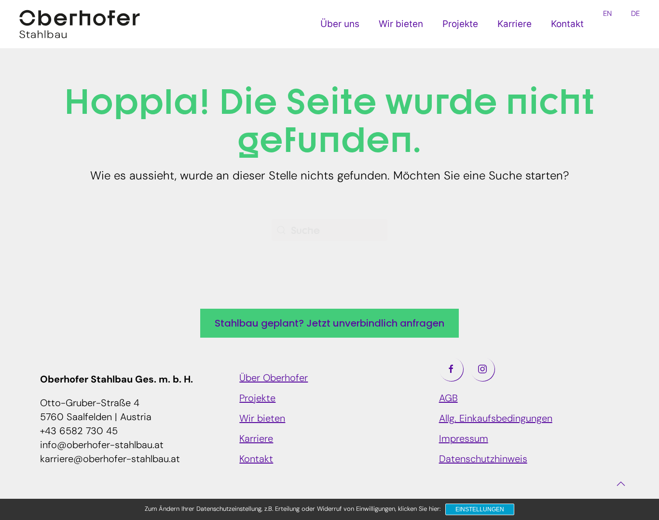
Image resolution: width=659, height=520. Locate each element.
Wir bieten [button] (401, 23)
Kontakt (567, 23)
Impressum (463, 439)
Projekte (460, 23)
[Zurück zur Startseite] (79, 24)
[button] (620, 483)
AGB (448, 399)
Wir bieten (262, 419)
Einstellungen (479, 509)
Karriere (514, 23)
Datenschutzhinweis (483, 460)
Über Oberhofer (273, 378)
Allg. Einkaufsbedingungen (495, 419)
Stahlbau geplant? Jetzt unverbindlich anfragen (329, 323)
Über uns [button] (339, 23)
